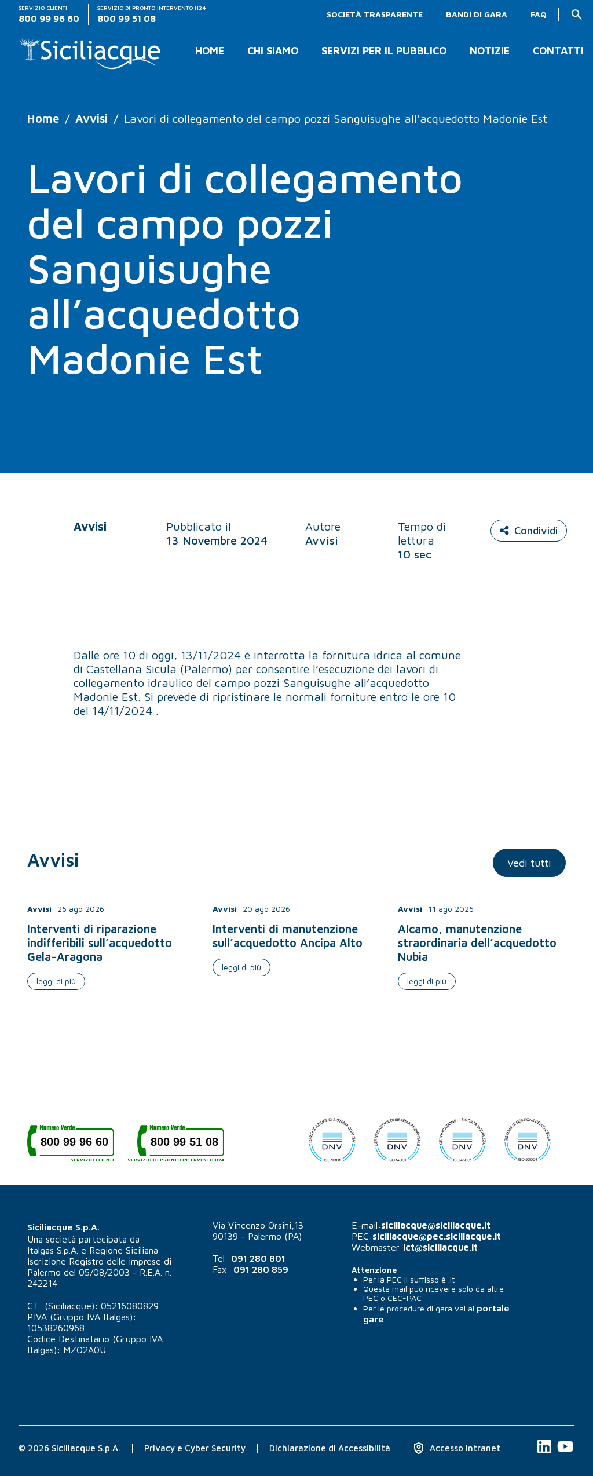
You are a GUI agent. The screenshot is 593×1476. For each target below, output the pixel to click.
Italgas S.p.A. (52, 1250)
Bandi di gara (476, 14)
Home (209, 51)
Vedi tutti (529, 863)
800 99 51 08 (180, 1146)
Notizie (490, 51)
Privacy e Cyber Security (195, 1448)
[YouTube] (565, 1452)
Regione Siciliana (123, 1250)
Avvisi (91, 118)
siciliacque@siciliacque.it (435, 1225)
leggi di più (56, 981)
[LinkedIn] (545, 1452)
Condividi (536, 530)
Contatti (558, 51)
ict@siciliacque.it (440, 1247)
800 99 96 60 (77, 1146)
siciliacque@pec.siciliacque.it (436, 1236)
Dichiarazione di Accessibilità (329, 1448)
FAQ (538, 14)
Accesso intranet (463, 1448)
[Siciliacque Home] (90, 49)
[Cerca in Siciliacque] (577, 14)
